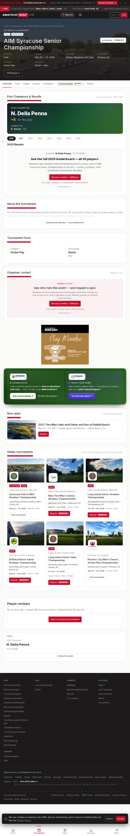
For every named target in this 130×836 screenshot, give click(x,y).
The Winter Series (12, 727)
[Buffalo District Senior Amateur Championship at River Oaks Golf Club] (25, 535)
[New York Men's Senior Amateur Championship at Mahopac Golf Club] (64, 471)
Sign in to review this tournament (65, 619)
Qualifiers (8, 736)
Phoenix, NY (104, 57)
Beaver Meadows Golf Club (80, 57)
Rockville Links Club (57, 564)
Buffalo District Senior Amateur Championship (22, 561)
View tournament (18, 515)
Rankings (71, 685)
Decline (109, 819)
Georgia (57, 777)
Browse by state (11, 689)
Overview (7, 83)
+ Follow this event (65, 656)
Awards (70, 694)
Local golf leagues (12, 694)
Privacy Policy (72, 795)
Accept (120, 819)
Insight (26, 83)
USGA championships (14, 711)
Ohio (15, 781)
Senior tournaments (13, 698)
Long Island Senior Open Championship (62, 559)
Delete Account (102, 795)
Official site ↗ (13, 73)
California (8, 777)
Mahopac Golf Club (57, 503)
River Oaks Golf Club (19, 567)
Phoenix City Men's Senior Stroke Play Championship (103, 561)
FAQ (6, 760)
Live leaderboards (43, 685)
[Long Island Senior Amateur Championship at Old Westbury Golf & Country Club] (104, 470)
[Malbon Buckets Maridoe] (65, 345)
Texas (27, 777)
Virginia (7, 781)
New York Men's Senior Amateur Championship (61, 497)
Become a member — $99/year (65, 177)
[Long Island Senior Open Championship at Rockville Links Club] (64, 533)
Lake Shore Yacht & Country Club (24, 501)
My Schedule (10, 745)
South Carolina (86, 777)
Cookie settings (119, 795)
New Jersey (100, 777)
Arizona (47, 777)
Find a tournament (12, 685)
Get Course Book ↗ (23, 396)
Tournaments (16, 26)
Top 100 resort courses (15, 732)
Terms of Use (57, 795)
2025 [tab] (11, 138)
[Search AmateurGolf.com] (80, 15)
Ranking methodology (77, 689)
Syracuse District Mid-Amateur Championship (22, 496)
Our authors (103, 702)
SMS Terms (87, 795)
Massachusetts (116, 777)
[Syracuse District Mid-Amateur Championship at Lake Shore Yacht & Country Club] (25, 470)
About (101, 698)
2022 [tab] (40, 138)
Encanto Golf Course (97, 567)
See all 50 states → (29, 781)
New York (27, 26)
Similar (90, 83)
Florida (18, 777)
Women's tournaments (14, 702)
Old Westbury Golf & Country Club (103, 501)
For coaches (72, 698)
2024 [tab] (21, 138)
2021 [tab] (49, 138)
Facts (17, 83)
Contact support (11, 756)
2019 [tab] (68, 138)
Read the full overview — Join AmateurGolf (65, 223)
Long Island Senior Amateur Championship (104, 496)
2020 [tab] (59, 138)
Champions (48, 83)
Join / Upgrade (105, 689)
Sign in (114, 15)
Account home (105, 694)
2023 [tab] (30, 138)
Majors (7, 716)
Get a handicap (11, 741)
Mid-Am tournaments (13, 707)
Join (124, 15)
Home (6, 26)
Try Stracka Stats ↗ (81, 396)
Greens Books (66, 84)
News (38, 689)
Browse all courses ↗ (48, 396)
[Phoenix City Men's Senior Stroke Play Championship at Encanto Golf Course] (104, 536)
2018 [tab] (78, 138)
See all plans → (65, 186)
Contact (36, 83)
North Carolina (70, 777)
